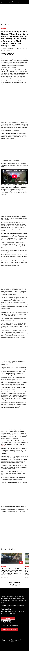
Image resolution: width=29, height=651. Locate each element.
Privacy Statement (15, 640)
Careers (14, 639)
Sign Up (8, 618)
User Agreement (4, 641)
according (16, 78)
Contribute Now (9, 629)
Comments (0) (8, 50)
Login (2, 639)
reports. (3, 445)
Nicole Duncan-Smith (8, 48)
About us (8, 639)
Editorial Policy (14, 641)
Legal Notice (22, 639)
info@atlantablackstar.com (16, 605)
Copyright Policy (4, 640)
